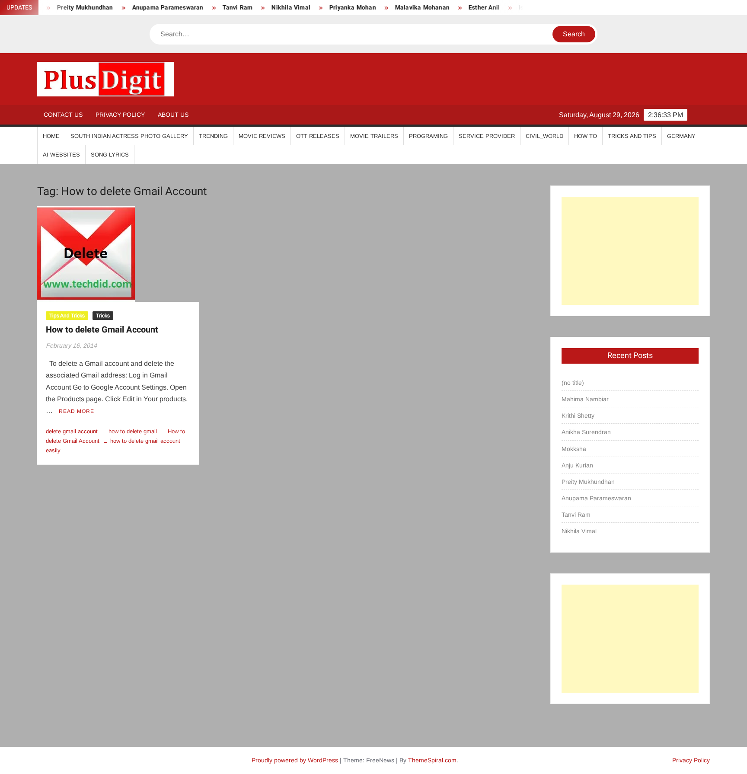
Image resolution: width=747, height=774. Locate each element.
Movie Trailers (374, 136)
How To (585, 136)
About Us (173, 114)
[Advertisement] (630, 251)
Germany (681, 136)
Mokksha (574, 448)
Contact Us (63, 114)
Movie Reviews (262, 136)
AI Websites (61, 154)
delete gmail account (72, 431)
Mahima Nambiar (585, 399)
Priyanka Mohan (339, 7)
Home (51, 136)
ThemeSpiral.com (432, 760)
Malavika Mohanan (409, 7)
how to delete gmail (133, 431)
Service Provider (487, 136)
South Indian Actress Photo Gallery (129, 136)
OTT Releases (317, 136)
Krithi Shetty (578, 415)
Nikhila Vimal (277, 7)
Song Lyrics (110, 154)
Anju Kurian (577, 465)
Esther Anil (470, 7)
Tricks (103, 316)
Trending (213, 136)
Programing (428, 136)
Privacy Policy (120, 114)
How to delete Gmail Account (102, 329)
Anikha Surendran (586, 432)
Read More (76, 411)
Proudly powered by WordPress (295, 760)
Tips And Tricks (67, 316)
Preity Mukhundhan (588, 481)
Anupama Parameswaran (154, 7)
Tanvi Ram (224, 7)
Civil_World (544, 136)
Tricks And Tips (632, 136)
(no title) (573, 382)
